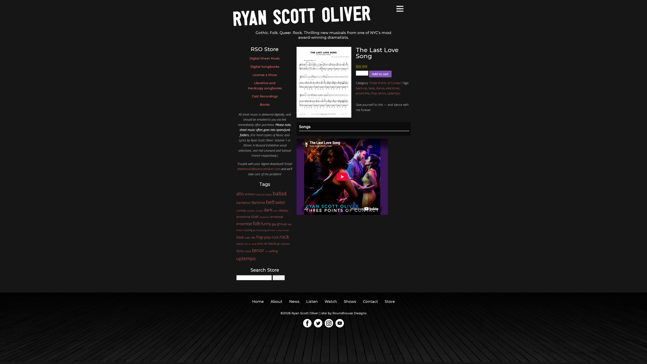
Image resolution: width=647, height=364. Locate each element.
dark (268, 210)
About (276, 301)
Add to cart (380, 74)
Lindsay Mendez (282, 230)
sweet (248, 251)
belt (270, 202)
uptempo (393, 93)
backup (268, 194)
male (247, 237)
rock (284, 236)
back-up (361, 88)
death (275, 211)
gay (274, 224)
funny (266, 223)
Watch (331, 301)
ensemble (363, 93)
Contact (370, 301)
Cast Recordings (265, 96)
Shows (350, 301)
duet (255, 216)
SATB (246, 244)
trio (266, 251)
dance (380, 88)
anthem (250, 194)
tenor (382, 93)
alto (240, 194)
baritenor (243, 202)
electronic (393, 88)
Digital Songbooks (264, 67)
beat (371, 88)
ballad (280, 193)
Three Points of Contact (385, 83)
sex (250, 244)
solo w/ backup (268, 243)
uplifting (273, 251)
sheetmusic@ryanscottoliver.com (258, 169)
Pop (374, 93)
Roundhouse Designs (349, 313)
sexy (254, 243)
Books (265, 105)
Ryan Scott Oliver (301, 15)
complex (251, 210)
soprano (285, 243)
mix (253, 237)
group (282, 223)
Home (258, 301)
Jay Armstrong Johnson (264, 230)
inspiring (247, 230)
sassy (239, 244)
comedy (241, 210)
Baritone (258, 202)
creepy (259, 210)
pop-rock (271, 237)
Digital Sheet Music (265, 58)
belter (280, 202)
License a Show (265, 75)
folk (256, 223)
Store (390, 301)
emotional (276, 217)
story (240, 251)
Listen (312, 301)
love (240, 237)
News (294, 301)
